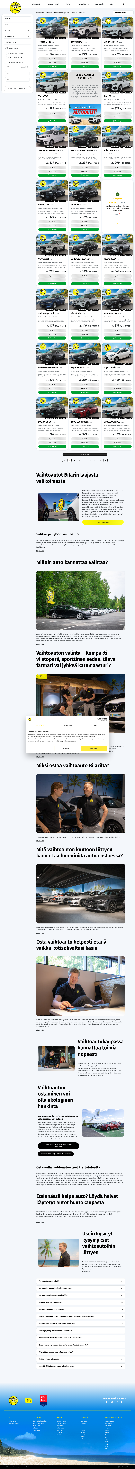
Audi (106, 1446)
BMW (106, 1442)
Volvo (106, 1437)
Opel (106, 1439)
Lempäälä (84, 1421)
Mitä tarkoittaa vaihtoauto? (49, 1359)
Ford (106, 1444)
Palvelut (67, 4)
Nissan (107, 1432)
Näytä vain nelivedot (15, 58)
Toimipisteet (82, 4)
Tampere (83, 1423)
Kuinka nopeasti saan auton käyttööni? (53, 1295)
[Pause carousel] (118, 225)
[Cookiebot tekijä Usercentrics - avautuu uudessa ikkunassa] (99, 719)
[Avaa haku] (123, 4)
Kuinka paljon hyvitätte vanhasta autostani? (55, 1331)
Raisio (83, 1434)
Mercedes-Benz (109, 1421)
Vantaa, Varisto (85, 1427)
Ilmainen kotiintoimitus (40, 1421)
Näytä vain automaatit (15, 53)
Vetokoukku (36, 1430)
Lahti (82, 1438)
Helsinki (83, 1429)
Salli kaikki (93, 748)
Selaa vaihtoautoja (103, 522)
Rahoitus (35, 1428)
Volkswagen (108, 1423)
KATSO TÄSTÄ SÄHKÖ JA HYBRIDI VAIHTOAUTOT (56, 1154)
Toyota (107, 1430)
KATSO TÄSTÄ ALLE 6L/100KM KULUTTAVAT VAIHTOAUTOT (58, 1146)
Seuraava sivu (85, 454)
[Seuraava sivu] (106, 460)
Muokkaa (66, 748)
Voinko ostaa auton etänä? (49, 1281)
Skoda (107, 1435)
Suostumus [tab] (40, 725)
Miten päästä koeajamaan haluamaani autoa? (56, 1352)
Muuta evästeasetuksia (32, 1467)
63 (100, 460)
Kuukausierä (24, 67)
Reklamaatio (60, 1426)
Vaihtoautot (36, 4)
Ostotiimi (59, 1432)
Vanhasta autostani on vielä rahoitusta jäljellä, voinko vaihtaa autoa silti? (66, 1317)
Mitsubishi (108, 1426)
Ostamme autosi (53, 4)
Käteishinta (10, 67)
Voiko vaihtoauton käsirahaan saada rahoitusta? (57, 1324)
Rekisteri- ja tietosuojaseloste (15, 1467)
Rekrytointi (60, 1430)
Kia (106, 1449)
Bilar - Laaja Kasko (38, 1423)
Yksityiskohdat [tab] (67, 725)
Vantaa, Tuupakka (86, 1425)
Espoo (82, 1436)
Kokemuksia (99, 4)
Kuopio (83, 1433)
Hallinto (59, 1435)
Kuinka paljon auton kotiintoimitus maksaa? (55, 1288)
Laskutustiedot (61, 1423)
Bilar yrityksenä (61, 1421)
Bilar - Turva (36, 1426)
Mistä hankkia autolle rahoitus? (50, 1302)
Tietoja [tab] (95, 725)
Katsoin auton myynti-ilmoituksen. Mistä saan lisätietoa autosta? (63, 1345)
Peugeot (107, 1428)
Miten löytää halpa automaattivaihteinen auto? (56, 1366)
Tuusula (83, 1431)
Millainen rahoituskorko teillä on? (51, 1309)
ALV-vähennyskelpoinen (16, 62)
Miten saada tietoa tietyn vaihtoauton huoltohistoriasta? (60, 1338)
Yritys (111, 4)
